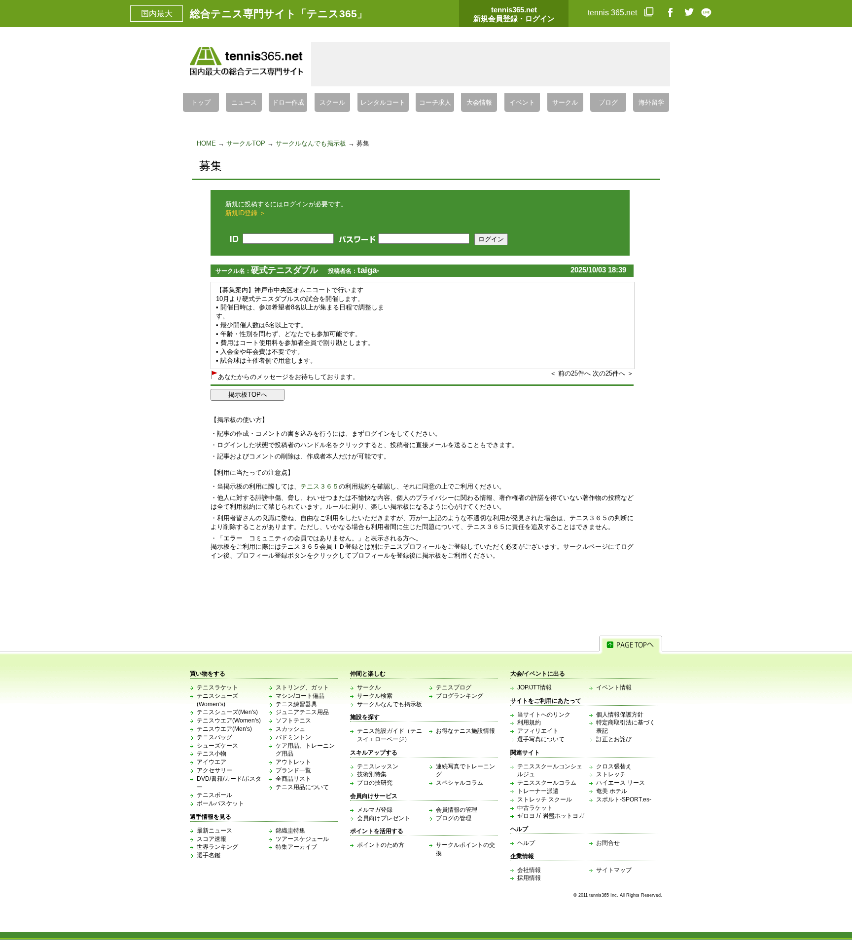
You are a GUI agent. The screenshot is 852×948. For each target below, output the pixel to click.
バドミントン (293, 737)
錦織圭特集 (290, 830)
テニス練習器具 (296, 704)
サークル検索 (374, 695)
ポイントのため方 (380, 844)
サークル (565, 102)
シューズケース (217, 745)
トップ (201, 102)
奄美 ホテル (611, 791)
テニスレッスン (377, 766)
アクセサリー (214, 770)
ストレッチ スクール (544, 799)
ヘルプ (526, 842)
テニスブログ (453, 687)
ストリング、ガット (302, 687)
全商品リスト (293, 778)
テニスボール (214, 795)
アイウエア (211, 761)
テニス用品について (302, 787)
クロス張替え (614, 766)
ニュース (244, 102)
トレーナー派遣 (538, 791)
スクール (332, 102)
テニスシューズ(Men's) (227, 712)
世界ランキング (217, 846)
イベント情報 (614, 687)
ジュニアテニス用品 (302, 712)
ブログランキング (459, 695)
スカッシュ (290, 728)
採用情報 (529, 877)
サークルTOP (245, 143)
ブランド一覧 (293, 770)
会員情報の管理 (456, 809)
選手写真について (541, 739)
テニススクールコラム (546, 782)
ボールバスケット (220, 803)
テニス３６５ (319, 486)
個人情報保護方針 (619, 714)
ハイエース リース (620, 782)
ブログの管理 (453, 818)
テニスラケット (217, 687)
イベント (522, 102)
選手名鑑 (208, 855)
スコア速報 (211, 838)
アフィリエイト (538, 730)
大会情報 (479, 102)
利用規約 (529, 722)
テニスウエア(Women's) (229, 720)
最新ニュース (214, 830)
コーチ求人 (435, 102)
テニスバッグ (214, 737)
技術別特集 (372, 774)
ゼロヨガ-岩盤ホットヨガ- (551, 815)
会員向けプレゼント (383, 818)
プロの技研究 (374, 782)
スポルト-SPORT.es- (623, 799)
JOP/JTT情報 (534, 687)
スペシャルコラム (459, 782)
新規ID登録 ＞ (245, 213)
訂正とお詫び (614, 739)
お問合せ (608, 842)
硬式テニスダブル (284, 270)
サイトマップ (614, 870)
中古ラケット (535, 807)
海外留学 (651, 102)
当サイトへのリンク (543, 714)
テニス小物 (211, 753)
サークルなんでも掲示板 (311, 143)
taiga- (368, 270)
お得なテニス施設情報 (465, 730)
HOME (206, 143)
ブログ (608, 102)
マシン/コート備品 (300, 695)
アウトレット (293, 761)
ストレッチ (611, 774)
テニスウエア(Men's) (224, 728)
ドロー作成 (288, 102)
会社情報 (529, 870)
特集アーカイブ (296, 846)
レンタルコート (382, 102)
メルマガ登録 (374, 809)
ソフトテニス (293, 720)
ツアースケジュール (302, 838)
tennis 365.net (613, 12)
